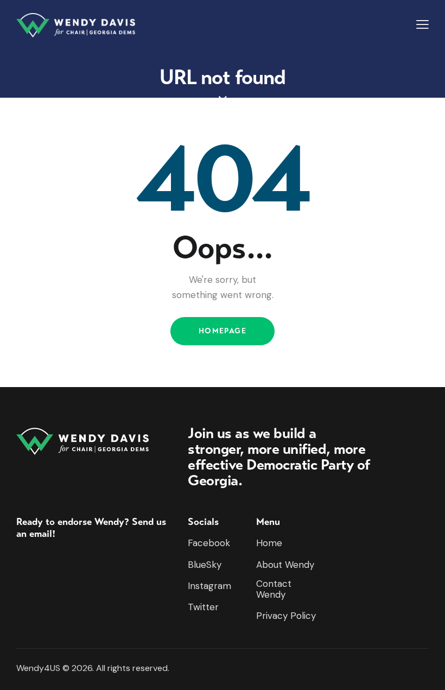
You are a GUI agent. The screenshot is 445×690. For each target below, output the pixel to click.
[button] (422, 24)
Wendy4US (38, 668)
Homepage (222, 330)
